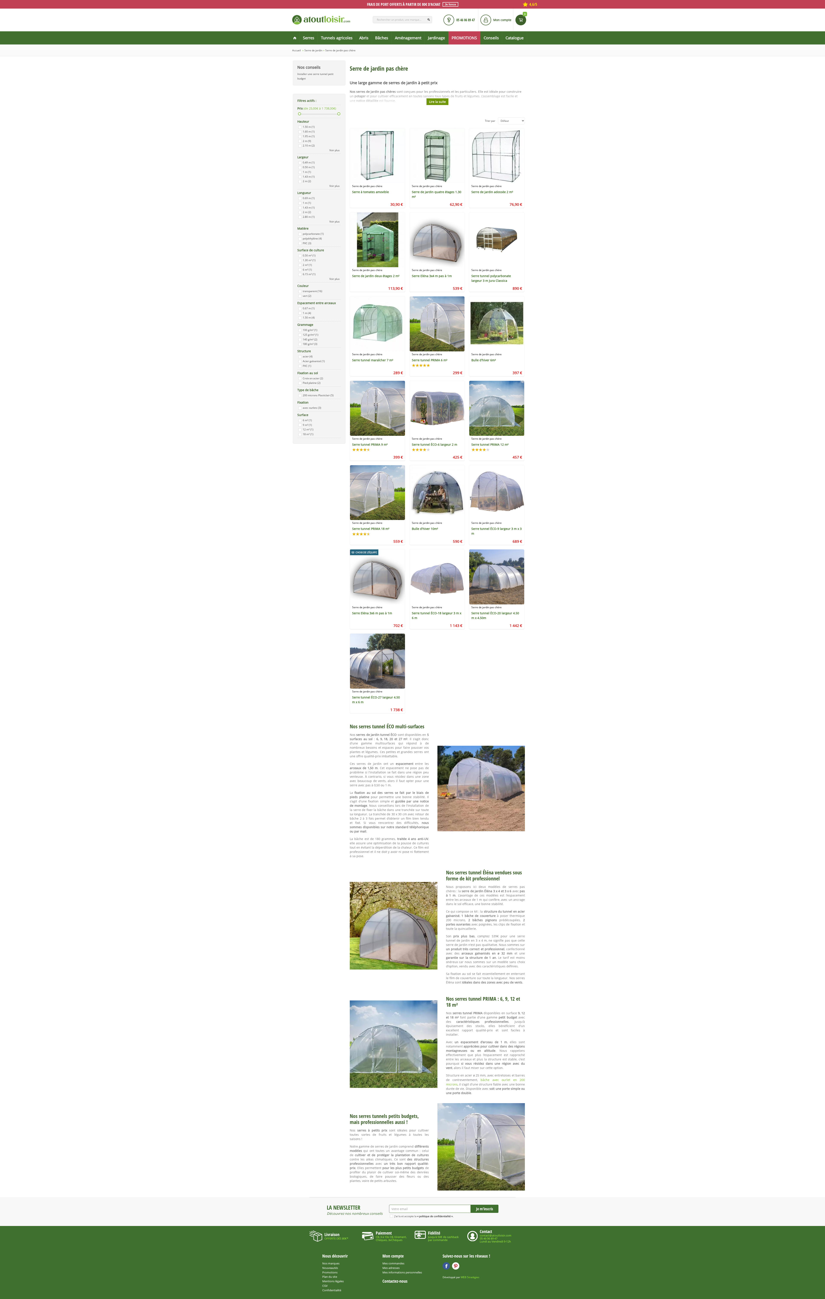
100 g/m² (310, 330)
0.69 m (309, 198)
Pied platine (312, 383)
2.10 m (309, 145)
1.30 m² (309, 260)
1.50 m (309, 127)
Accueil (296, 50)
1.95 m (309, 136)
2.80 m (309, 217)
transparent (312, 291)
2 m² (307, 265)
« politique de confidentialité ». (435, 1216)
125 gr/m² (310, 335)
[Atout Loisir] (321, 19)
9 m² (307, 425)
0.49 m (309, 162)
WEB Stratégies (470, 1277)
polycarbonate (313, 234)
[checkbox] (299, 127)
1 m (307, 172)
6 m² (307, 269)
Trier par (490, 121)
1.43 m (309, 176)
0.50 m (309, 167)
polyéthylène (312, 238)
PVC (307, 243)
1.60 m (309, 131)
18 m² (308, 434)
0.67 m (309, 308)
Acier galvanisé (314, 361)
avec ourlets (312, 408)
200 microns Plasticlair (318, 395)
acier (308, 356)
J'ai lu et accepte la (423, 1216)
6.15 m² (309, 274)
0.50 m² (309, 255)
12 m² (308, 429)
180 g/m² (310, 344)
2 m (307, 141)
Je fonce (450, 4)
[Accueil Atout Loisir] (294, 37)
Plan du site (329, 1277)
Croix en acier (313, 378)
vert (307, 296)
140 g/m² (310, 339)
